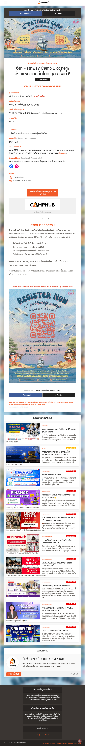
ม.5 (40, 405)
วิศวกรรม (44, 448)
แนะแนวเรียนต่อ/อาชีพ (48, 63)
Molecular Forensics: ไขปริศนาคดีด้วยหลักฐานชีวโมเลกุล (59, 430)
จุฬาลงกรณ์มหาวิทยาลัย (61, 402)
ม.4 (36, 405)
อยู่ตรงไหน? (62, 153)
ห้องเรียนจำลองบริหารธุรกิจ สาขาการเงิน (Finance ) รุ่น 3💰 (58, 496)
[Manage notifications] (80, 741)
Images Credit (77, 743)
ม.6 (44, 405)
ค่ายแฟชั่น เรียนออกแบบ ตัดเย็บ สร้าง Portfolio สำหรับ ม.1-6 (57, 541)
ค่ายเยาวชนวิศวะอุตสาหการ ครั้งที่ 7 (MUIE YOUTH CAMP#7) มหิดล (56, 453)
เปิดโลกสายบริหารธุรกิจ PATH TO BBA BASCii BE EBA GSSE (57, 609)
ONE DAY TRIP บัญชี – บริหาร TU (55, 631)
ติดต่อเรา (52, 743)
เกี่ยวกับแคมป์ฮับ (45, 743)
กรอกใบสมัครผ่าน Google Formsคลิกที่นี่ (42, 193)
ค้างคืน (51, 402)
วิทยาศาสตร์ (33, 63)
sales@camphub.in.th (42, 734)
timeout (22, 402)
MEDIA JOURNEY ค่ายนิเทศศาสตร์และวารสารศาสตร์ (57, 564)
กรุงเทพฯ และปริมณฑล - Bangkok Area (36, 402)
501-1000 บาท (14, 402)
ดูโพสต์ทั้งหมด (13, 674)
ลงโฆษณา (70, 743)
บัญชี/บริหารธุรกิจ (46, 471)
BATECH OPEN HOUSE (51, 475)
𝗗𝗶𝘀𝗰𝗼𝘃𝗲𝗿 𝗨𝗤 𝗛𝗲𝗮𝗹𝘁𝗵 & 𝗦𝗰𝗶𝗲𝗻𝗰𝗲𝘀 (56, 586)
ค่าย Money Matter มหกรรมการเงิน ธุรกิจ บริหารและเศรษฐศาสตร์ (58, 519)
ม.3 (33, 405)
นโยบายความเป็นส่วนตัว (61, 743)
